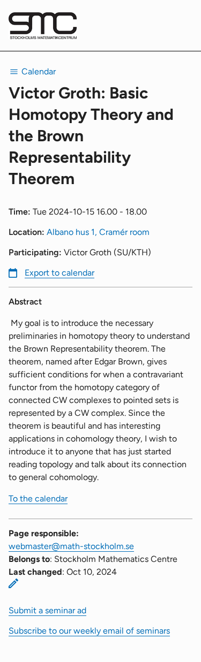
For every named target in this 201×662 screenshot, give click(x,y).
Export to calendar (59, 273)
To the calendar (38, 498)
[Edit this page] (13, 583)
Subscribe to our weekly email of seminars (89, 631)
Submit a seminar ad (47, 610)
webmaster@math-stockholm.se (71, 546)
